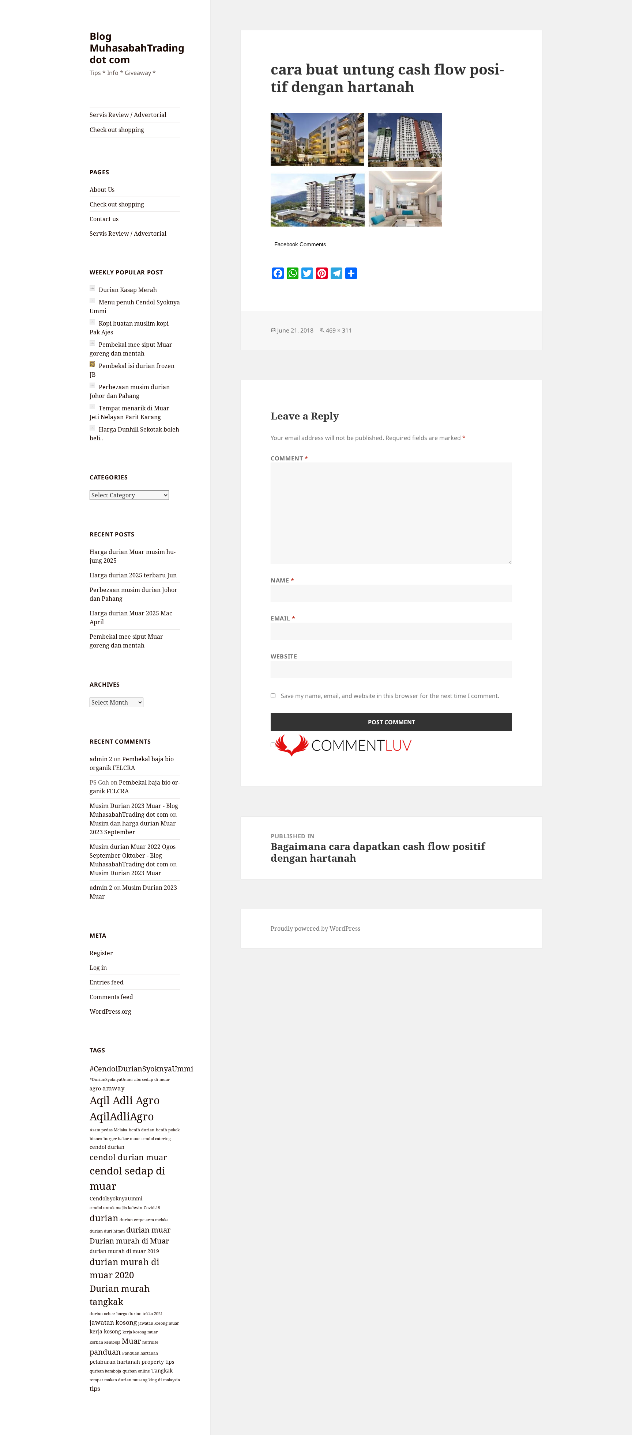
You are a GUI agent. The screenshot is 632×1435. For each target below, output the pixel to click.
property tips (158, 1361)
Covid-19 (152, 1207)
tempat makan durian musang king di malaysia (135, 1379)
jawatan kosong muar (158, 1323)
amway (113, 1087)
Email (283, 618)
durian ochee (102, 1313)
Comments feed (111, 997)
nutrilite (150, 1342)
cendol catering (156, 1138)
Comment (289, 458)
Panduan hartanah (140, 1353)
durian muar (148, 1230)
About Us (102, 190)
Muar (131, 1341)
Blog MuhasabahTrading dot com (137, 47)
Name (282, 580)
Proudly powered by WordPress (315, 929)
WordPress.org (110, 1011)
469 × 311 (339, 330)
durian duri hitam (107, 1231)
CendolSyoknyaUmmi (116, 1198)
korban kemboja (105, 1342)
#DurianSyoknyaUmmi (111, 1079)
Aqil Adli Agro (125, 1100)
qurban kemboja (105, 1371)
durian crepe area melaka (144, 1219)
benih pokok (168, 1129)
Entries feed (107, 982)
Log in (98, 968)
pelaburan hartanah (115, 1361)
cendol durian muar (128, 1156)
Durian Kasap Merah (128, 290)
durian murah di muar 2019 (124, 1251)
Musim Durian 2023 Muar (125, 873)
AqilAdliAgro (122, 1116)
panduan (105, 1352)
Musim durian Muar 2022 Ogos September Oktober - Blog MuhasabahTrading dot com (133, 855)
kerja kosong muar (140, 1332)
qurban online (136, 1371)
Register (101, 953)
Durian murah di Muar (129, 1241)
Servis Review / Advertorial (128, 115)
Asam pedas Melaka (108, 1129)
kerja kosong (105, 1331)
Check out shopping (117, 130)
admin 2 (101, 759)
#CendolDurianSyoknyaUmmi (141, 1069)
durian (104, 1218)
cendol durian (107, 1146)
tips (95, 1388)
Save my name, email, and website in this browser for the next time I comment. (390, 696)
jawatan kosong (113, 1322)
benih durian (141, 1129)
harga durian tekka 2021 (139, 1313)
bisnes (96, 1138)
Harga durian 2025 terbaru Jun (133, 575)
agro (95, 1088)
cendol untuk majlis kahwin (116, 1207)
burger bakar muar (122, 1138)
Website (284, 656)
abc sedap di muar (152, 1079)
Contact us (104, 219)
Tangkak (162, 1370)
